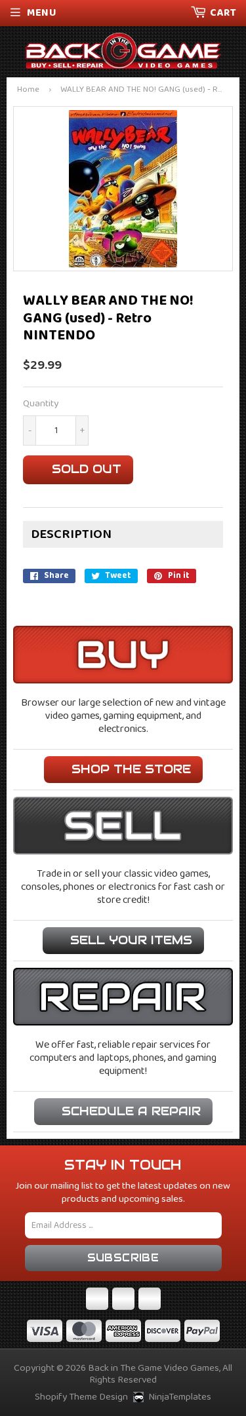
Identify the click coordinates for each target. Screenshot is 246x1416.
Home (28, 90)
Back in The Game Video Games (153, 1368)
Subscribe (123, 1258)
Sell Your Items (131, 939)
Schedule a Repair (131, 1111)
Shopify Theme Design (81, 1397)
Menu (41, 13)
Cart (223, 13)
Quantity (40, 404)
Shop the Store (131, 768)
